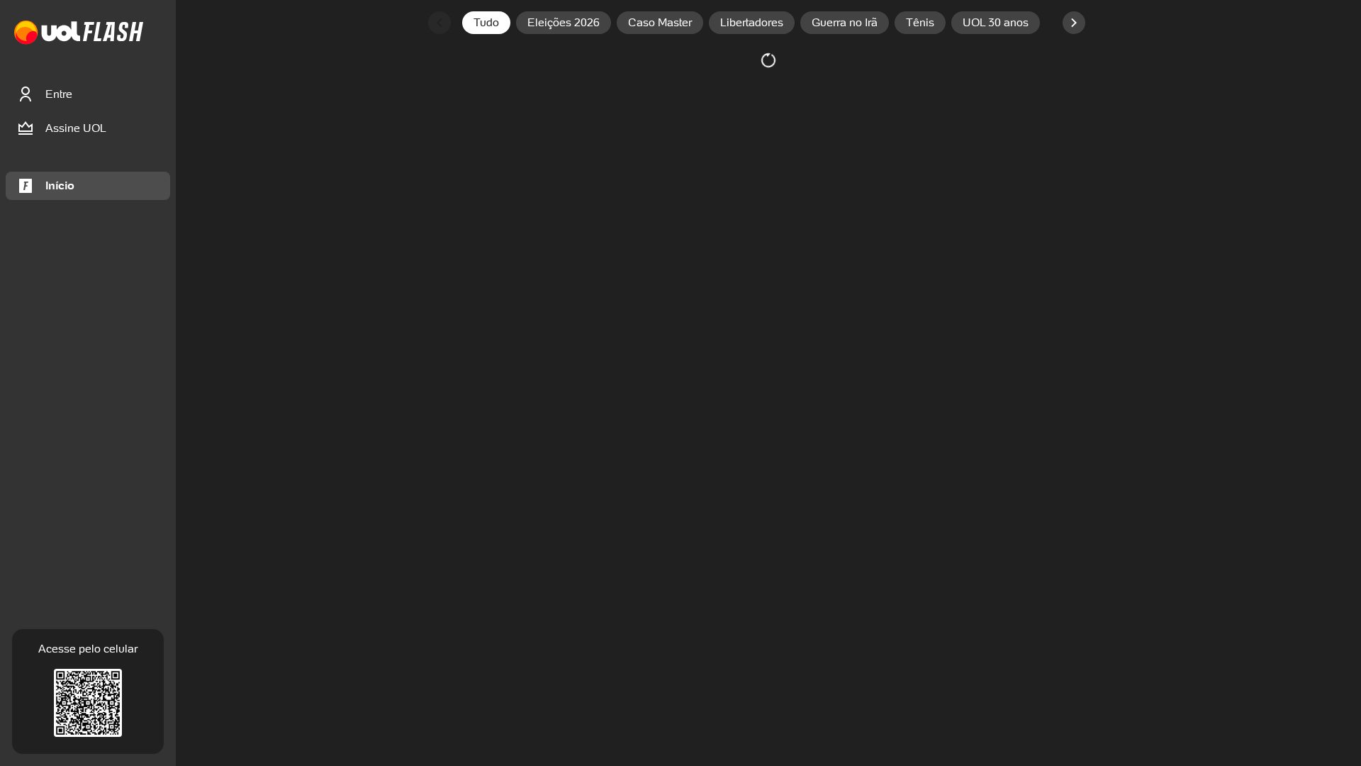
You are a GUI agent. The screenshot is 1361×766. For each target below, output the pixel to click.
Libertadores (751, 22)
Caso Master (660, 22)
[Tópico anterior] (439, 22)
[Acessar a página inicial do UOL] (47, 33)
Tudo (486, 22)
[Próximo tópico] (1074, 22)
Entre (58, 94)
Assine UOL (75, 128)
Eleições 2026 (563, 22)
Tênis (920, 22)
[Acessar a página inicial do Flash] (113, 33)
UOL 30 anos (996, 22)
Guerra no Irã (845, 22)
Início (59, 185)
